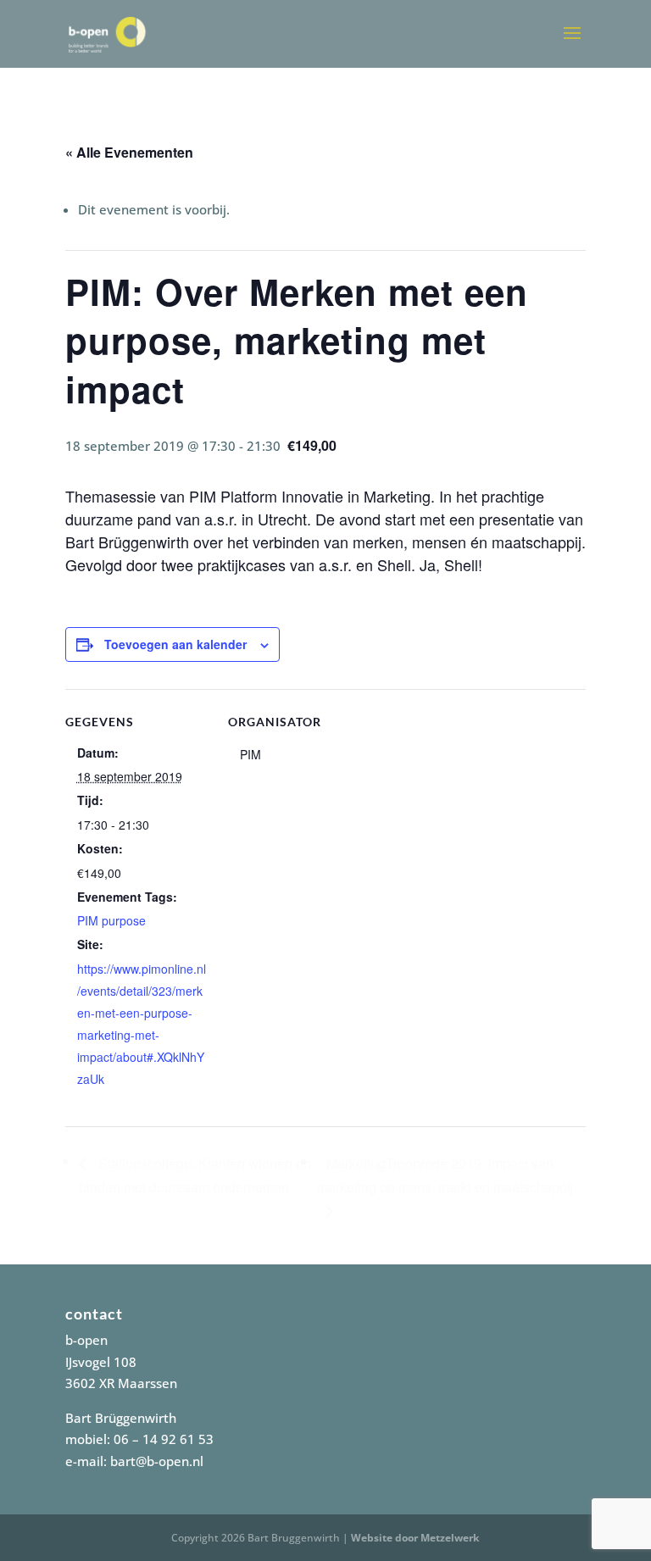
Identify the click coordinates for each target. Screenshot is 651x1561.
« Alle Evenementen (129, 152)
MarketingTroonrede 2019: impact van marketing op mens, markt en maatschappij (445, 1175)
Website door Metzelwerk (415, 1537)
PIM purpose (111, 920)
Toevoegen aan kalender (175, 644)
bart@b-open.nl (156, 1461)
